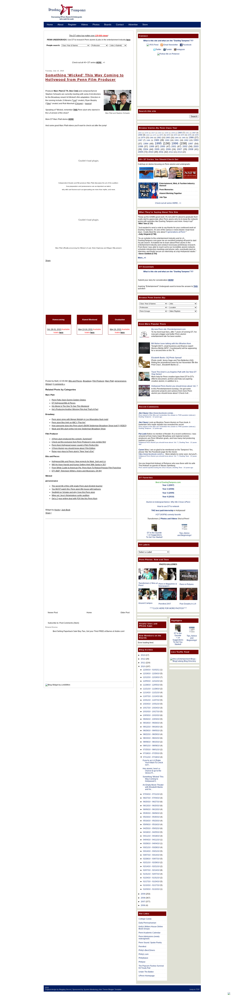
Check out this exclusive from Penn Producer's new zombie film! (79, 442)
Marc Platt (109, 381)
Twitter (158, 49)
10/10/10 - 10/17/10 (151, 711)
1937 (153, 133)
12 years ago (157, 417)
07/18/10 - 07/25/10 (151, 753)
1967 (194, 133)
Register (72, 24)
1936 (146, 133)
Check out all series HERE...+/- (168, 203)
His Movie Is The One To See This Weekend (70, 406)
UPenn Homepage (147, 976)
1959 (173, 133)
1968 (140, 135)
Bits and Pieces (75, 381)
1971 (161, 135)
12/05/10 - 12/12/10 (151, 681)
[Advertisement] (147, 13)
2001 (173, 146)
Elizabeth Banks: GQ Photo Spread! (166, 358)
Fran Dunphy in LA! (188, 604)
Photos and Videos (169, 519)
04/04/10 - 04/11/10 (151, 840)
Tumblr (169, 49)
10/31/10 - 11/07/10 (151, 700)
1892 (140, 133)
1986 (191, 137)
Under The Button (146, 972)
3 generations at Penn (175, 232)
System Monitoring (91, 989)
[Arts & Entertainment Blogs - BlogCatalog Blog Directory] (184, 661)
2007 (179, 149)
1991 (176, 140)
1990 (167, 140)
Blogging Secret (65, 989)
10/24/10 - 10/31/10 (151, 704)
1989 (156, 140)
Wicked (48, 384)
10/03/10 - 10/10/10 (151, 715)
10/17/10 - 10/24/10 (151, 708)
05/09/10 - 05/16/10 (151, 824)
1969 (148, 135)
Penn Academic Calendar (149, 933)
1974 (182, 135)
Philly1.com (143, 954)
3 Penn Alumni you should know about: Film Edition (73, 448)
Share (48, 260)
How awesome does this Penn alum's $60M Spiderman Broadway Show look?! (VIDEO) (89, 426)
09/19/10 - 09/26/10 (151, 723)
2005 (157, 149)
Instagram (180, 49)
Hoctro (57, 510)
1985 (183, 138)
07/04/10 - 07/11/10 (151, 794)
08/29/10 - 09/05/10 (151, 730)
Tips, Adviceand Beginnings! (184, 534)
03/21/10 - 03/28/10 (151, 847)
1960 (180, 133)
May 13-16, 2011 (85, 329)
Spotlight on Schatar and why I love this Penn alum (73, 492)
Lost (75, 100)
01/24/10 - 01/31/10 (151, 878)
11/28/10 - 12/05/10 (151, 685)
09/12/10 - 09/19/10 (151, 727)
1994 (145, 143)
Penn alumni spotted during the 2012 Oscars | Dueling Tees (160, 467)
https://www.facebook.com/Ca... (152, 454)
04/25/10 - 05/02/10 (151, 828)
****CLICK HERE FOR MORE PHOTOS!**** (168, 608)
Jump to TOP (194, 989)
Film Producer (98, 381)
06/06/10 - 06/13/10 (151, 809)
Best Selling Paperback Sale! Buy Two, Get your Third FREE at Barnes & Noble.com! (88, 631)
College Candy (145, 919)
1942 (160, 133)
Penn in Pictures (187, 584)
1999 (151, 146)
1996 (174, 143)
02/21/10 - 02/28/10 (151, 862)
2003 (195, 146)
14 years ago (188, 467)
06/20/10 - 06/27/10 (151, 802)
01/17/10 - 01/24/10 (151, 881)
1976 (189, 135)
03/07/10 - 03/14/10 (151, 855)
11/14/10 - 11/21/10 (151, 692)
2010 (150, 152)
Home (50, 24)
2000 (162, 146)
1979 (143, 137)
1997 (190, 143)
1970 (154, 135)
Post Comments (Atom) (69, 623)
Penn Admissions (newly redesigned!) (149, 937)
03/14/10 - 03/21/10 (151, 851)
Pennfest (142, 946)
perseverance (120, 381)
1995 (158, 143)
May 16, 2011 (115, 329)
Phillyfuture (143, 958)
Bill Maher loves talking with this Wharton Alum (171, 343)
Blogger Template (114, 989)
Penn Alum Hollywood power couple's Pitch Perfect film (75, 445)
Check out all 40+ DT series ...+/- (88, 62)
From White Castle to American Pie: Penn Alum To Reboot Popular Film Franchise (86, 468)
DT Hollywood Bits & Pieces (63, 403)
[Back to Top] (229, 993)
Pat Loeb (142, 434)
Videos (84, 24)
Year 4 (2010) (168, 497)
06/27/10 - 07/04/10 (151, 798)
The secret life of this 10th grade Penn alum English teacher (77, 486)
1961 (187, 133)
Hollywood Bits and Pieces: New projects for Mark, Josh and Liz (79, 461)
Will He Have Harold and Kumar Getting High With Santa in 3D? (79, 465)
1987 (140, 140)
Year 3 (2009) (168, 493)
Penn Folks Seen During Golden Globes (69, 400)
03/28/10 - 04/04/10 (151, 843)
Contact (120, 24)
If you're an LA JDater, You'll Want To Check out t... (153, 762)
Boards (107, 24)
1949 (166, 133)
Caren (141, 450)
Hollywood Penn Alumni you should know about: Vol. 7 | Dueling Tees (164, 442)
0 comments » (59, 384)
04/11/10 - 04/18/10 (151, 836)
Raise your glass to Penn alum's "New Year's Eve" (73, 451)
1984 (176, 138)
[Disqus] (88, 562)
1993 (195, 140)
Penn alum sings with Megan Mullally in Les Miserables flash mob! (80, 419)
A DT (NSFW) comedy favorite (168, 514)
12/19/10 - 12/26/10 (151, 673)
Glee (49, 103)
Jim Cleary (143, 413)
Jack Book (65, 510)
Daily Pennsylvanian (147, 923)
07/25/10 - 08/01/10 (151, 749)
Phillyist (142, 962)
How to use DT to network (168, 506)
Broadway (87, 381)
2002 (184, 146)
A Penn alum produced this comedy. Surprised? (72, 439)
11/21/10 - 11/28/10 (151, 689)
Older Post (125, 612)
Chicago (78, 103)
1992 (186, 140)
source (88, 103)
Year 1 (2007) (168, 485)
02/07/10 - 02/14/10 (151, 870)
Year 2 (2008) (168, 489)
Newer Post (53, 612)
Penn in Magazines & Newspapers (168, 585)
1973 (175, 135)
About (60, 24)
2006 (168, 149)
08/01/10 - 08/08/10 (151, 746)
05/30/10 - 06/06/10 (151, 813)
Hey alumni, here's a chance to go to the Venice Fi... (152, 770)
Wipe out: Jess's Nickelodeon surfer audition (70, 495)
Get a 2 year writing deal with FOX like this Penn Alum (74, 498)
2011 (161, 152)
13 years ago (157, 428)
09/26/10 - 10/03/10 (151, 719)
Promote (51, 28)
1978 (196, 135)
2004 (145, 149)
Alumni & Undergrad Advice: (168, 502)
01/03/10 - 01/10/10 (151, 889)
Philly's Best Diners (147, 950)
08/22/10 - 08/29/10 (151, 734)
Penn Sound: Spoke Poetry (150, 942)
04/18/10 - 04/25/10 (151, 832)
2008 (190, 149)
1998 (140, 146)
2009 (140, 152)
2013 (180, 152)
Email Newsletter (170, 45)
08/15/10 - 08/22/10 (151, 738)
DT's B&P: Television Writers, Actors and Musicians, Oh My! (77, 471)
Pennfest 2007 (165, 604)
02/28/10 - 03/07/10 (151, 859)
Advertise (133, 24)
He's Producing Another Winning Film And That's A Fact (75, 409)
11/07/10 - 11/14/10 (151, 696)
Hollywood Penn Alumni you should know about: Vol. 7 (174, 386)
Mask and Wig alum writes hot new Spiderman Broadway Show (79, 429)
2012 (171, 152)
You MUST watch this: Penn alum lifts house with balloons (76, 489)
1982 (159, 137)
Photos (96, 24)
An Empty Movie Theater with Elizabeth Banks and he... (153, 787)
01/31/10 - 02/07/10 (151, 874)
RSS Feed (154, 45)
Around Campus (145, 603)
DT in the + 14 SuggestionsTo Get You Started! (154, 535)
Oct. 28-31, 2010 (54, 329)
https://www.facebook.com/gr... (161, 413)
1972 (168, 135)
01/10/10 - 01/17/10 (151, 885)
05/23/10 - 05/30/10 (151, 817)
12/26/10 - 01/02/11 (151, 670)
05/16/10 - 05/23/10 (151, 821)
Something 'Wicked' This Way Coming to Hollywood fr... (153, 779)
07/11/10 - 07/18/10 (151, 757)
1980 (151, 138)
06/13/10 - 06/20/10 (151, 806)
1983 (168, 137)
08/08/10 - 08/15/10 (151, 742)
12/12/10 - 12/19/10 (151, 677)
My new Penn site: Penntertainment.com (168, 329)
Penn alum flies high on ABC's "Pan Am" (69, 422)
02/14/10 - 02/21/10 (151, 866)
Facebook (187, 45)
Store (145, 24)
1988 (148, 140)
